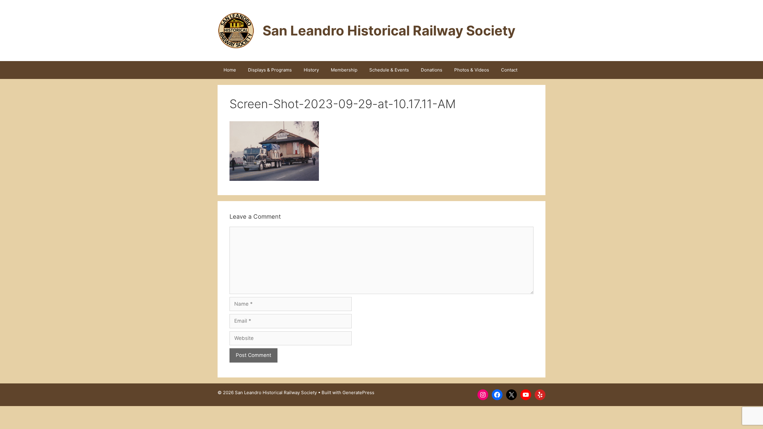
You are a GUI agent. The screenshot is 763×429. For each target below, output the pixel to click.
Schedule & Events (389, 70)
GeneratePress (358, 392)
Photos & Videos (471, 70)
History (311, 70)
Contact (509, 70)
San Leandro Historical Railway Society (389, 30)
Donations (431, 70)
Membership (344, 70)
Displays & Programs (270, 70)
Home (230, 70)
